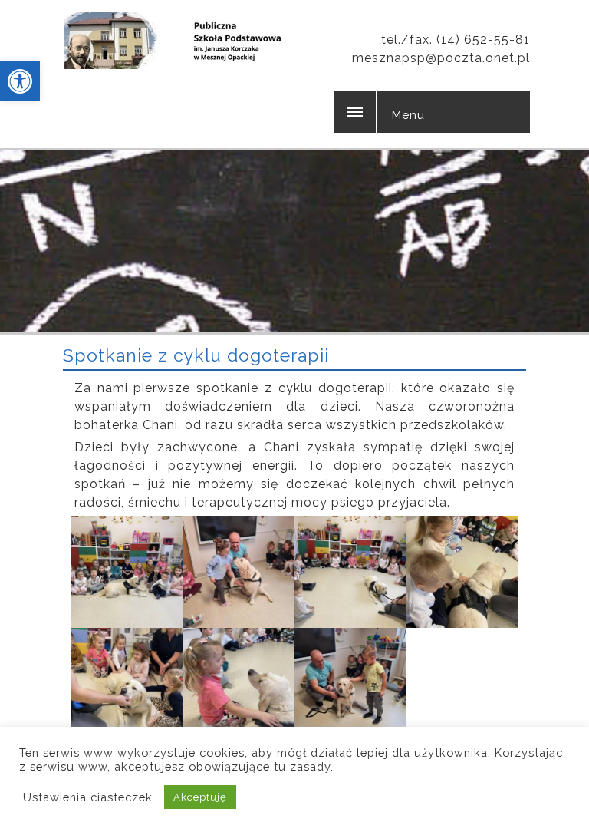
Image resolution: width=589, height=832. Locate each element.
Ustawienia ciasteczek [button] (88, 797)
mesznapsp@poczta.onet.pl (441, 58)
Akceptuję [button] (200, 797)
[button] (20, 81)
